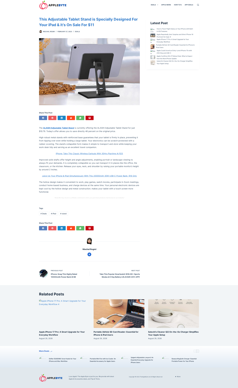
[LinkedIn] (62, 118)
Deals (153, 5)
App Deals (189, 5)
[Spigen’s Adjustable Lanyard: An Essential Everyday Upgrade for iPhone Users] (124, 360)
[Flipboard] (90, 118)
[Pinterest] (52, 118)
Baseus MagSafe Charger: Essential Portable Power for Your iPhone (184, 360)
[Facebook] (43, 118)
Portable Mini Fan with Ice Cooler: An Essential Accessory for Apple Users (103, 360)
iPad (53, 214)
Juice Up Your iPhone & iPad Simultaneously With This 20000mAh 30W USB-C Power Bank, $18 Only (89, 176)
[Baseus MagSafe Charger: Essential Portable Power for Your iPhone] (165, 360)
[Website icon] (89, 254)
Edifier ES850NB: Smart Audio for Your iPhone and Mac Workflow (62, 360)
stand (63, 214)
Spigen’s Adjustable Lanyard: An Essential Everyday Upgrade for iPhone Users (142, 360)
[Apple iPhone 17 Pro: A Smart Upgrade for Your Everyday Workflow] (64, 313)
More (178, 376)
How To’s (178, 5)
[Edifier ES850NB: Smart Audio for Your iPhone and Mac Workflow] (42, 360)
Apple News (166, 5)
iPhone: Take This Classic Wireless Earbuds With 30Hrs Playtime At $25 (89, 153)
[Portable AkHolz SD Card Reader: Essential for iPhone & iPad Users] (119, 313)
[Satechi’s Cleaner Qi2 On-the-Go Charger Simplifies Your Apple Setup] (173, 313)
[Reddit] (71, 118)
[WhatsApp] (80, 118)
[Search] (198, 5)
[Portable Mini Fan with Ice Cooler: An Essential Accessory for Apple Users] (83, 360)
